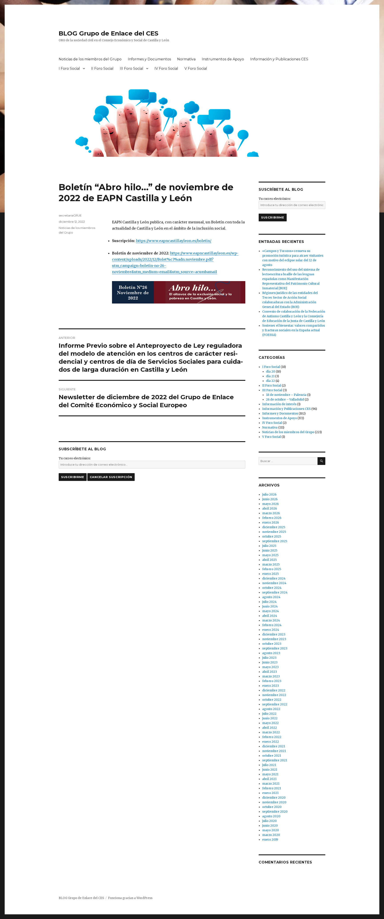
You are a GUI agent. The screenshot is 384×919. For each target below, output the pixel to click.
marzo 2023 (271, 676)
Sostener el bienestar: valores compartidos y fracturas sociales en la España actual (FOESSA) (293, 330)
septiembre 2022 (274, 704)
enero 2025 (270, 574)
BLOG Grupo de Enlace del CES (108, 33)
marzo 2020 (271, 835)
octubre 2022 (271, 700)
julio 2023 (269, 658)
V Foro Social (195, 68)
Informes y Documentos (149, 59)
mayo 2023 (270, 667)
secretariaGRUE (70, 215)
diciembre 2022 (273, 690)
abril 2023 (269, 672)
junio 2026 (270, 499)
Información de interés (279, 404)
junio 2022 (270, 718)
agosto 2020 (271, 816)
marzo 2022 (271, 732)
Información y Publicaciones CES (279, 59)
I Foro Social (69, 68)
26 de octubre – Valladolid (285, 399)
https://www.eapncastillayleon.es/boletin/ (173, 240)
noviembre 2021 (274, 751)
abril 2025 (269, 560)
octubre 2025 (271, 536)
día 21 (270, 376)
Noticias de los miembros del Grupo (90, 59)
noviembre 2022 (274, 695)
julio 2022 (269, 714)
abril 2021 (269, 779)
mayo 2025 (270, 555)
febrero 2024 (272, 625)
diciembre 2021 (273, 746)
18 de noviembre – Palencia (286, 395)
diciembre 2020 (274, 798)
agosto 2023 (271, 653)
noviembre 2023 (274, 639)
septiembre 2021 (274, 760)
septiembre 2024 (275, 592)
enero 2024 (270, 630)
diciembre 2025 (273, 527)
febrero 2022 (271, 737)
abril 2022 (269, 728)
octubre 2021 (271, 756)
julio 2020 (269, 821)
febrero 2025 (271, 569)
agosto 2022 (271, 709)
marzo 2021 (270, 784)
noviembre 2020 (274, 802)
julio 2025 (269, 546)
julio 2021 (269, 765)
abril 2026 (269, 508)
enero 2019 (270, 840)
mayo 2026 (270, 504)
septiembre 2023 (274, 648)
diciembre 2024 (274, 578)
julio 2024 (269, 602)
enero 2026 (270, 522)
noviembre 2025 (274, 532)
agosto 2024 (271, 597)
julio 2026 (269, 494)
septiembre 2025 (274, 541)
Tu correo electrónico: (75, 458)
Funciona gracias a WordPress (130, 898)
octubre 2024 (272, 588)
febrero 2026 (271, 518)
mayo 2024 (270, 611)
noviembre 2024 (274, 583)
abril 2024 (269, 616)
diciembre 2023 (273, 634)
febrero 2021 (271, 788)
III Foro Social (131, 68)
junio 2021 (269, 770)
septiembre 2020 (275, 812)
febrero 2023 (271, 681)
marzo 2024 (271, 620)
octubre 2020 (272, 807)
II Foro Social (102, 68)
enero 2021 (270, 793)
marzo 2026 (271, 513)
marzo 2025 (271, 564)
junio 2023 (270, 662)
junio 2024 (270, 606)
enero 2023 (270, 686)
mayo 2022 (270, 723)
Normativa (186, 59)
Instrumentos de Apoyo (223, 59)
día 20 (270, 371)
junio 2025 (269, 550)
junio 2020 (270, 826)
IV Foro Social (166, 68)
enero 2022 (270, 742)
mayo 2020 (270, 830)
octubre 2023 (271, 644)
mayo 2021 (270, 774)
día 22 (270, 381)
